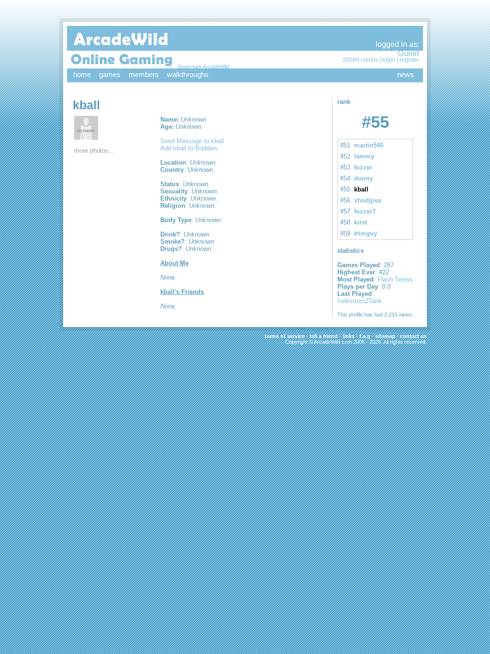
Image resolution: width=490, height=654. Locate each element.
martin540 (368, 145)
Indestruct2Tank (359, 300)
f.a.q (364, 336)
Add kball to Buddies (189, 148)
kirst (360, 222)
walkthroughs (188, 74)
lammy (364, 156)
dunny (363, 178)
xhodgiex (367, 200)
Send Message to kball (192, 141)
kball (361, 189)
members (144, 74)
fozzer (363, 167)
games (110, 74)
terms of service (285, 336)
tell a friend (324, 336)
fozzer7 (365, 211)
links (349, 336)
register (409, 59)
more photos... (94, 150)
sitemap (385, 336)
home (82, 74)
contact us (413, 336)
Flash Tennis (395, 279)
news (405, 74)
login (388, 59)
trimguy (365, 233)
